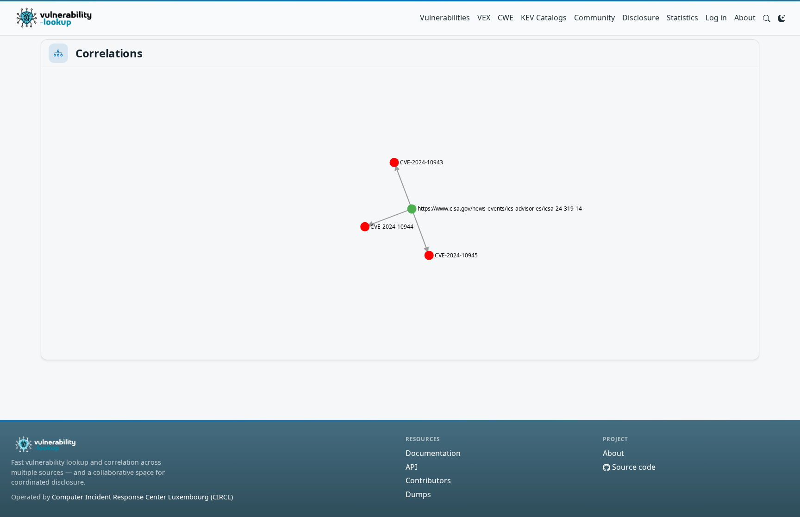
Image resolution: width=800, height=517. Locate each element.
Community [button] (594, 17)
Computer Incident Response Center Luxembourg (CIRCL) (142, 496)
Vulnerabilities (445, 17)
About (745, 17)
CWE (505, 17)
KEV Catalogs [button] (544, 17)
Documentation (433, 453)
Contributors (428, 480)
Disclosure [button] (640, 17)
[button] (766, 17)
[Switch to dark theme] (781, 17)
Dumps (418, 494)
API (411, 467)
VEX (483, 17)
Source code (633, 467)
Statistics (682, 17)
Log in (716, 17)
